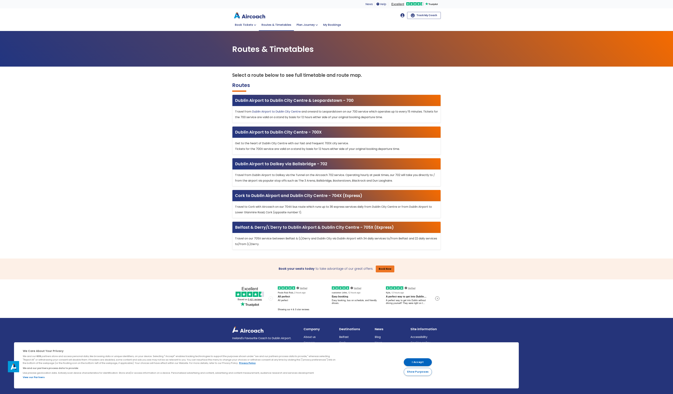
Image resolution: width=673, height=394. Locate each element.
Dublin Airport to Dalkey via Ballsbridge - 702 (281, 164)
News (369, 4)
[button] (13, 366)
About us (310, 337)
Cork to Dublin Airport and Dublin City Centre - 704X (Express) (298, 195)
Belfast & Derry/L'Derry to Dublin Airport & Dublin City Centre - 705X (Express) (314, 227)
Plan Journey (306, 25)
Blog (378, 337)
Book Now (385, 269)
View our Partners (34, 377)
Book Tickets (244, 25)
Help (382, 4)
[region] (266, 365)
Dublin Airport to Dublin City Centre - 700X (278, 132)
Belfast (344, 337)
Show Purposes (418, 371)
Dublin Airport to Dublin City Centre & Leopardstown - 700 (294, 100)
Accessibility (418, 337)
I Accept (418, 362)
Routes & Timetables (276, 25)
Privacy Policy (247, 363)
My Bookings (332, 25)
